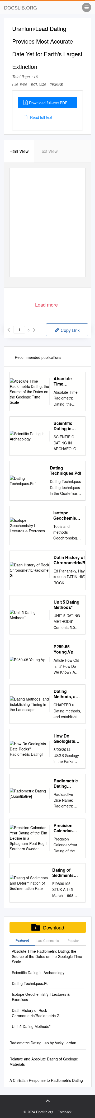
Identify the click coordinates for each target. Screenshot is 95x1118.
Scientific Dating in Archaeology (66, 426)
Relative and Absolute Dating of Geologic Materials (44, 1061)
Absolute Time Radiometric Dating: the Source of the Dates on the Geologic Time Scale (67, 381)
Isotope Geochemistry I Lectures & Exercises (67, 515)
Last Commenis (47, 940)
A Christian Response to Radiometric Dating (46, 1080)
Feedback (65, 1112)
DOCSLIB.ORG (20, 7)
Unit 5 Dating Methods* (66, 604)
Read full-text (40, 117)
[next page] (34, 330)
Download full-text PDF (48, 102)
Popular (73, 940)
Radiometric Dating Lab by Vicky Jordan (43, 1042)
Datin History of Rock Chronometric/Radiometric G (36, 1013)
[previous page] (9, 330)
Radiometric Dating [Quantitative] (67, 783)
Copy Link (70, 330)
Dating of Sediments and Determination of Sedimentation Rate (66, 872)
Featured (22, 940)
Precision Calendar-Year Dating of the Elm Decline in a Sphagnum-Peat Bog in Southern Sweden (65, 828)
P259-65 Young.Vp (63, 649)
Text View (49, 151)
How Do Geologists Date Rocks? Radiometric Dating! (66, 738)
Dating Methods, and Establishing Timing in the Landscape (67, 694)
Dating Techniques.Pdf (65, 470)
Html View (19, 151)
